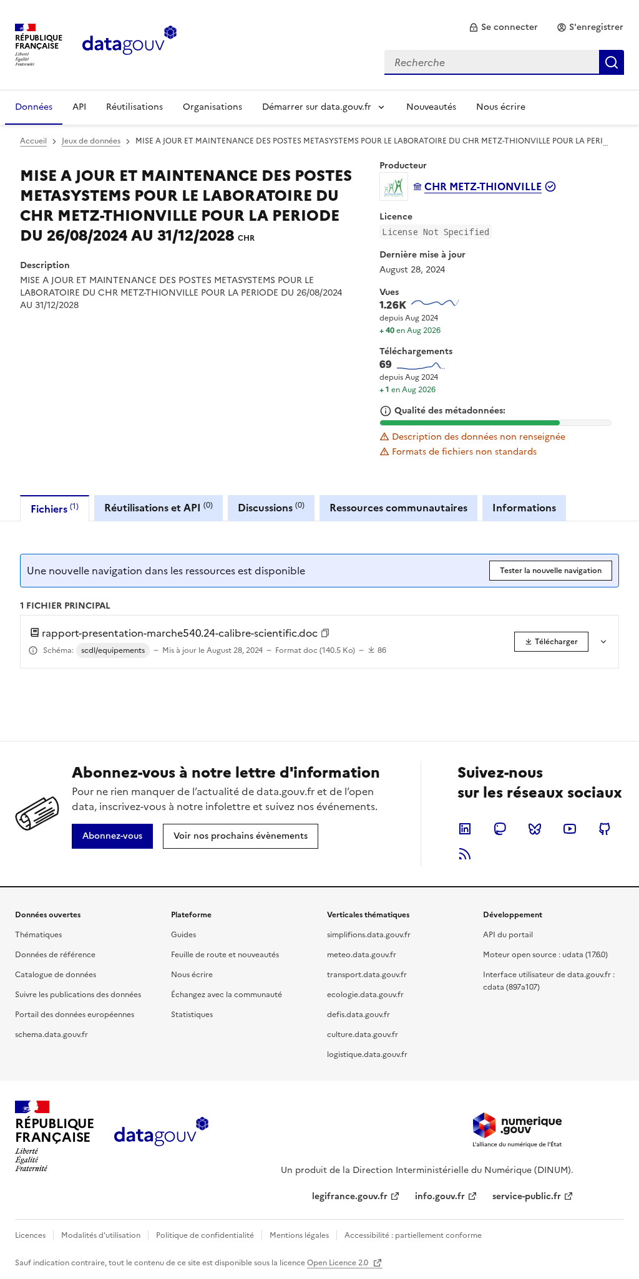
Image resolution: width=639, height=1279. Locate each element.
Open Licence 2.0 (338, 1262)
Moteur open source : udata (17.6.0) (545, 954)
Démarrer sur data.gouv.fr (316, 106)
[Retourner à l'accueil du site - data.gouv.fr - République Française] (161, 1136)
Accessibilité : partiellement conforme (413, 1235)
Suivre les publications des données (78, 994)
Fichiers (55, 508)
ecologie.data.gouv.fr (365, 994)
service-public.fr (526, 1196)
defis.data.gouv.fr (358, 1014)
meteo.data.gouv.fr (361, 954)
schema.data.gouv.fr (51, 1034)
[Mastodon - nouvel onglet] (499, 828)
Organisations (212, 106)
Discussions (271, 507)
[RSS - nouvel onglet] (464, 853)
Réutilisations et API (158, 507)
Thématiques (38, 934)
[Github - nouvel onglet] (604, 828)
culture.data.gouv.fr (362, 1034)
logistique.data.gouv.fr (367, 1054)
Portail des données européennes (74, 1014)
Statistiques (192, 1014)
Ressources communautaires (398, 507)
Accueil (33, 141)
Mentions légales (299, 1235)
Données (33, 106)
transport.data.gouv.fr (367, 974)
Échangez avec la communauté (226, 994)
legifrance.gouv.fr (350, 1196)
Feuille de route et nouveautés (225, 954)
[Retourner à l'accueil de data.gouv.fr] (129, 43)
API (79, 106)
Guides (183, 934)
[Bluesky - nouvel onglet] (534, 828)
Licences (30, 1235)
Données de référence (55, 954)
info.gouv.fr (440, 1196)
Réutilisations (134, 106)
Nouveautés (431, 106)
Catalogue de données (55, 974)
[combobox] (504, 62)
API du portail (508, 934)
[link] (503, 27)
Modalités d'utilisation (100, 1235)
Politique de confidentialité (205, 1235)
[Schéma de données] (33, 650)
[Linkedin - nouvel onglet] (464, 828)
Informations (524, 507)
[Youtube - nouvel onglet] (569, 828)
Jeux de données (91, 141)
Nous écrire (500, 106)
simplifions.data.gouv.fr (369, 934)
